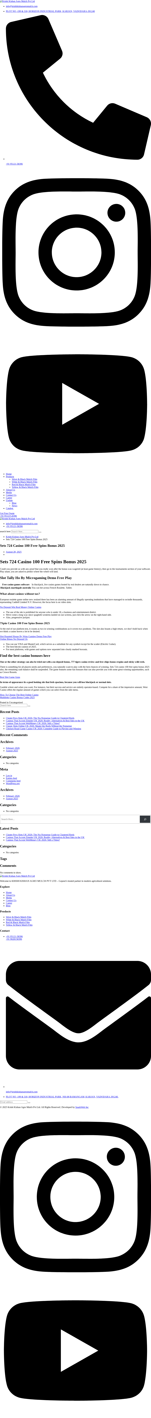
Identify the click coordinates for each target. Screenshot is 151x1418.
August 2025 (12, 750)
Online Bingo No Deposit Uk (14, 639)
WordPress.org (13, 783)
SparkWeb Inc (82, 1107)
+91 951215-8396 (8, 516)
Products (10, 476)
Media (9, 492)
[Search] (145, 819)
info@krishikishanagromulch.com (21, 6)
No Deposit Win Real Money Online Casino (20, 607)
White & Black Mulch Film (24, 482)
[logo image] (17, 518)
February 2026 (13, 748)
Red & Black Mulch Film (24, 484)
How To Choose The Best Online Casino (19, 695)
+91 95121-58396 (14, 164)
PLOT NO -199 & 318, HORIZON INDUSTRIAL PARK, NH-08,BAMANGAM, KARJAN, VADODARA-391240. (62, 1096)
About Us (10, 490)
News (14, 505)
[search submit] (40, 532)
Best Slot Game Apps (10, 677)
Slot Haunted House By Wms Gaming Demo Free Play (26, 636)
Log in (9, 775)
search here (5, 531)
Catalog (10, 508)
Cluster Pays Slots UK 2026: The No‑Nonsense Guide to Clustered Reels (40, 718)
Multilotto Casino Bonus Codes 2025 (17, 697)
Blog (14, 503)
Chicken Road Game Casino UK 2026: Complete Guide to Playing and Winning (43, 728)
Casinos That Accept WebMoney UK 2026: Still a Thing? (33, 723)
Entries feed (11, 778)
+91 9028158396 (14, 939)
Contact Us (11, 495)
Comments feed (13, 781)
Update (9, 500)
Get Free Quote (7, 513)
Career (9, 497)
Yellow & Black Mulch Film (25, 487)
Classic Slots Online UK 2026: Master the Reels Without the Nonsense (39, 726)
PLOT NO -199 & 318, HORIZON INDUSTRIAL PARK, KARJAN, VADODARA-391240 (50, 11)
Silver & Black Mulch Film (24, 479)
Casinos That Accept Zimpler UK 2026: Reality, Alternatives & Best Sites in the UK (45, 720)
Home (9, 474)
